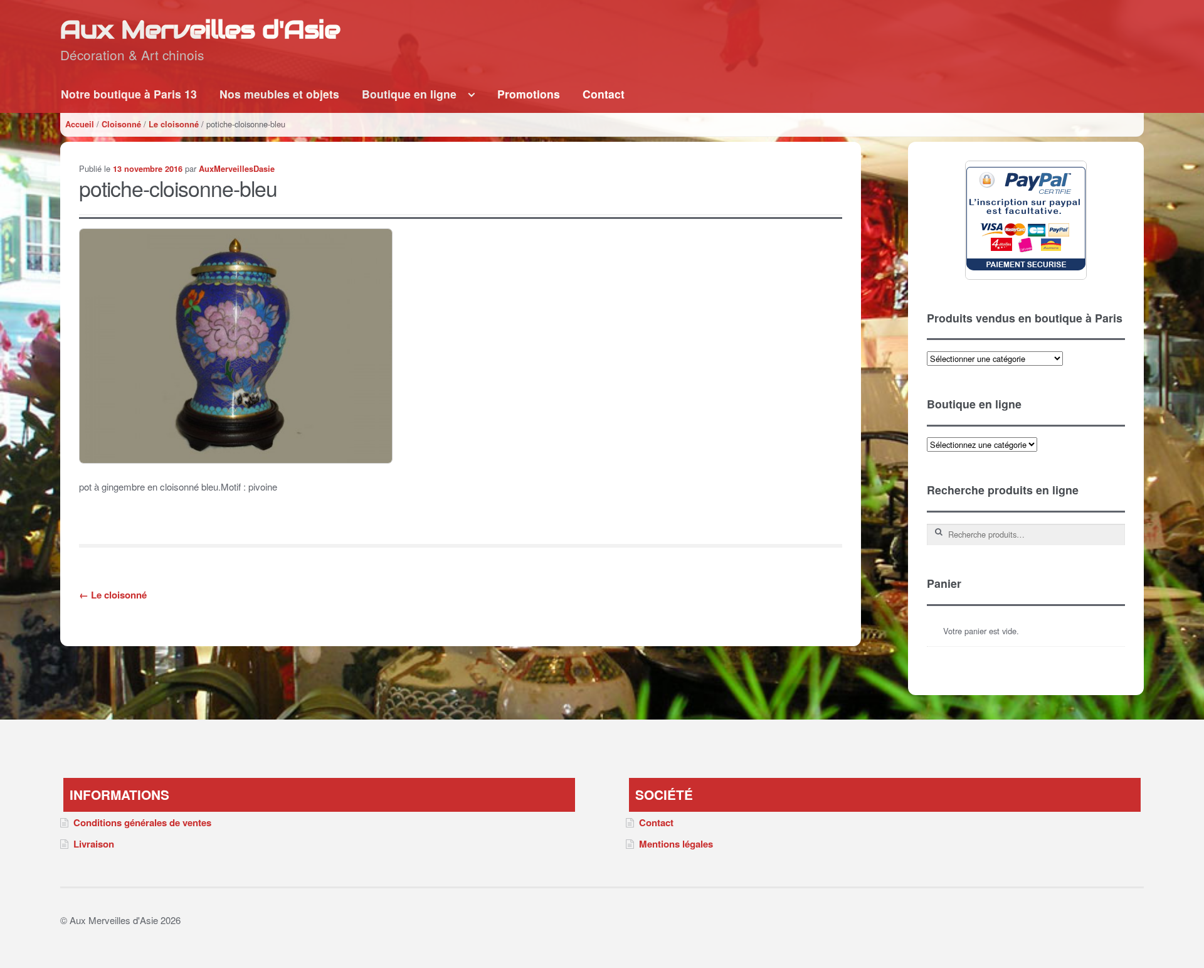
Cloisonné (121, 124)
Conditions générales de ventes (142, 822)
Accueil (79, 124)
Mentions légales (676, 844)
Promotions (528, 94)
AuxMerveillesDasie (237, 168)
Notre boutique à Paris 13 (129, 94)
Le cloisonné (174, 124)
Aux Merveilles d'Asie (200, 29)
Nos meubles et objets (279, 94)
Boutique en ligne (409, 94)
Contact (604, 94)
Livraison (93, 844)
